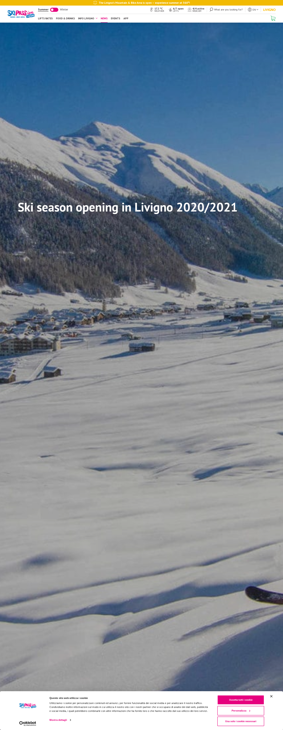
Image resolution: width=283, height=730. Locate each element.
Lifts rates (45, 18)
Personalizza (239, 710)
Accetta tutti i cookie (241, 699)
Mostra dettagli (58, 720)
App (125, 18)
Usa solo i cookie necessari (240, 721)
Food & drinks (65, 18)
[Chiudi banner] (271, 696)
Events (115, 18)
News (104, 18)
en (254, 9)
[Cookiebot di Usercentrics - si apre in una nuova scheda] (27, 723)
